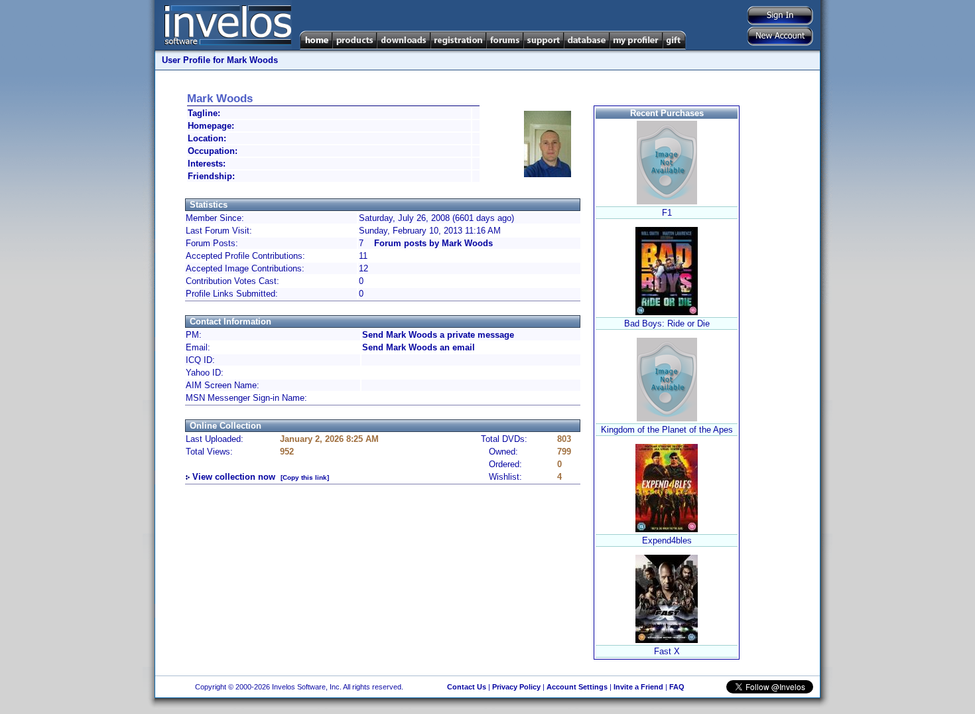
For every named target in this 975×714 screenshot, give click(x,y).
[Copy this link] (305, 477)
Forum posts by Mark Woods (433, 243)
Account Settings (577, 687)
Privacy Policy (516, 687)
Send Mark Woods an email (418, 347)
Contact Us (466, 687)
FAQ (676, 687)
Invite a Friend (638, 687)
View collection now (233, 477)
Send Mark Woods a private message (438, 335)
